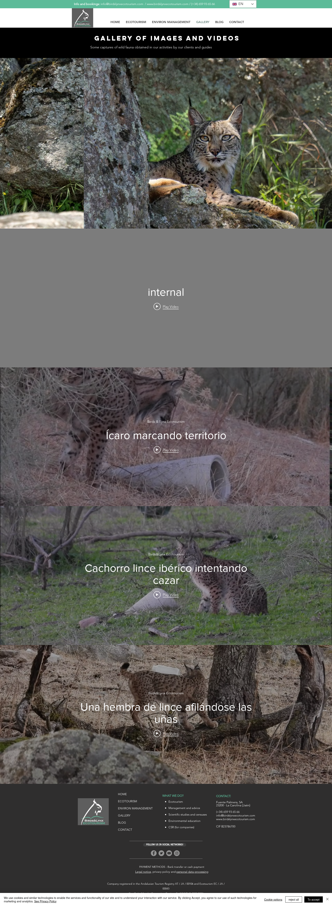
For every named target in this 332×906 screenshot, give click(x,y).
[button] (166, 143)
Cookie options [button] (273, 899)
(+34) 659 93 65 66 (203, 4)
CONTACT (125, 829)
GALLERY (124, 815)
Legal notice (143, 872)
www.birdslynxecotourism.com (167, 4)
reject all (294, 899)
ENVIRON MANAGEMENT (135, 808)
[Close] (327, 899)
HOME (122, 794)
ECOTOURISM (127, 801)
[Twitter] (161, 853)
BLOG (122, 822)
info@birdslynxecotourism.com (122, 4)
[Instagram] (177, 853)
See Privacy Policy (45, 901)
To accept (314, 899)
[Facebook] (154, 853)
